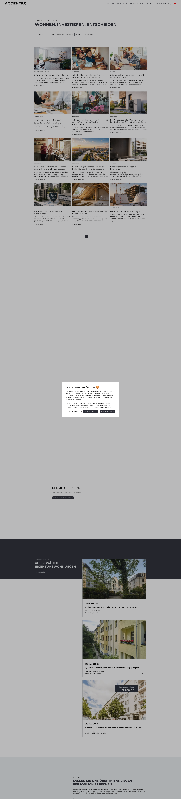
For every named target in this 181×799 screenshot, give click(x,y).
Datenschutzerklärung (88, 405)
